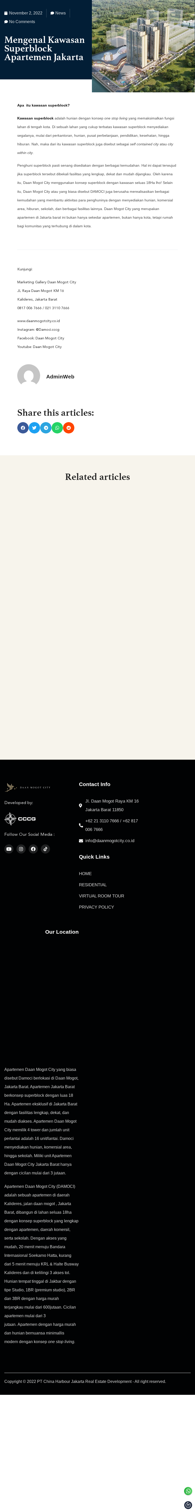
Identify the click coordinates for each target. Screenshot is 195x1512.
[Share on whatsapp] (57, 427)
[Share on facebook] (23, 427)
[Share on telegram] (46, 427)
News (60, 13)
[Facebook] (33, 849)
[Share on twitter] (34, 427)
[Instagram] (21, 849)
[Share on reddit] (68, 427)
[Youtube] (8, 849)
